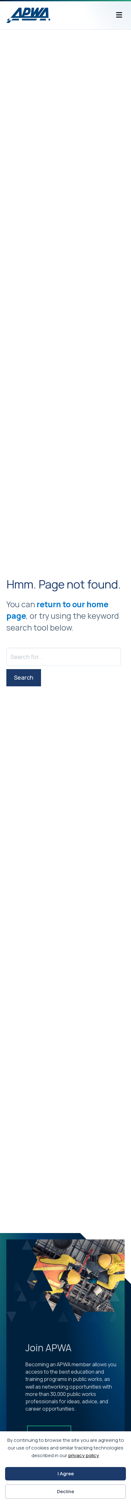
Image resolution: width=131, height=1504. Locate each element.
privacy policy (83, 1455)
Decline (65, 1491)
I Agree (66, 1473)
